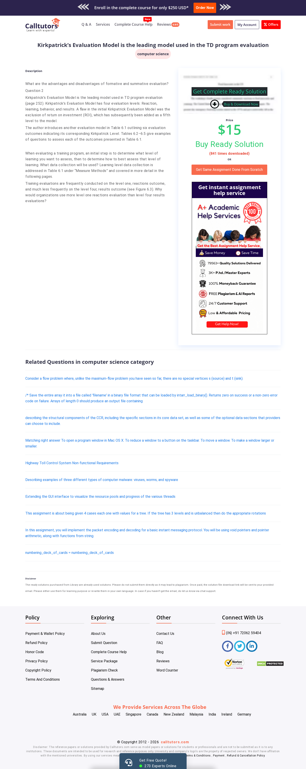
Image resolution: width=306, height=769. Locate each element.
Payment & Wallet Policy (45, 633)
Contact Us (165, 633)
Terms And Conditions (42, 679)
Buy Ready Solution (229, 144)
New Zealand (174, 714)
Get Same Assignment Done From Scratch (229, 169)
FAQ (159, 643)
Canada (152, 714)
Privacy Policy (36, 661)
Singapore (133, 714)
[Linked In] (251, 646)
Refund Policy (36, 643)
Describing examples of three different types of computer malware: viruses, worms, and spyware (101, 480)
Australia (79, 714)
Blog (160, 652)
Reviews (164, 24)
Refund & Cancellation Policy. (246, 755)
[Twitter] (239, 646)
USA (105, 714)
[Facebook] (227, 646)
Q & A (86, 24)
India (212, 714)
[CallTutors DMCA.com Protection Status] (270, 665)
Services (103, 24)
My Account (246, 24)
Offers (273, 24)
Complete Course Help (133, 24)
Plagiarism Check (104, 670)
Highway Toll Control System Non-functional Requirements (72, 463)
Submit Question (104, 643)
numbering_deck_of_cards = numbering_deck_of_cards (69, 553)
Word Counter (167, 670)
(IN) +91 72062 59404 (243, 633)
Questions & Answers (107, 679)
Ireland (226, 714)
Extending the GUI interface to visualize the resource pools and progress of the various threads (100, 496)
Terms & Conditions (198, 755)
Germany (244, 714)
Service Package (104, 661)
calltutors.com (175, 742)
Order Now (205, 8)
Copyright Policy (38, 670)
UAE (117, 714)
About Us (98, 633)
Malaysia (196, 714)
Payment (219, 755)
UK (94, 714)
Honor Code (34, 652)
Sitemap (97, 688)
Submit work (220, 24)
